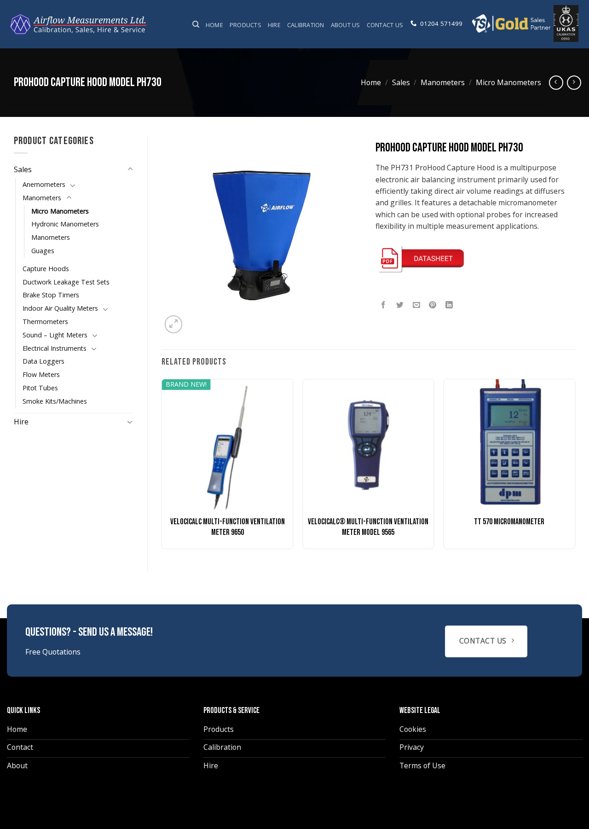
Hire (274, 25)
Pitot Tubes (40, 387)
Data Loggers (43, 361)
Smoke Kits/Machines (55, 401)
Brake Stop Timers (51, 294)
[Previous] (162, 467)
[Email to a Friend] (416, 305)
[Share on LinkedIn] (449, 305)
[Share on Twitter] (400, 305)
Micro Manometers (508, 82)
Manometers (443, 82)
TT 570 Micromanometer (509, 522)
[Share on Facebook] (383, 305)
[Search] (195, 24)
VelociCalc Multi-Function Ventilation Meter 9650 (227, 527)
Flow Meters (41, 374)
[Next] (575, 467)
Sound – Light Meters (55, 334)
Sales (401, 82)
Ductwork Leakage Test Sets (66, 282)
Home (214, 25)
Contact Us (385, 25)
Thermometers (45, 321)
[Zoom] (173, 324)
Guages (42, 250)
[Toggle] (130, 169)
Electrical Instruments (55, 348)
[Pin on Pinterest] (432, 305)
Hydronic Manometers (65, 224)
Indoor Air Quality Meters (60, 308)
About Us (345, 25)
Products (245, 25)
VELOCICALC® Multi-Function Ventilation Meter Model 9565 (368, 527)
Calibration (305, 25)
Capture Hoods (46, 268)
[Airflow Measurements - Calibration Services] (78, 24)
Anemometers (44, 184)
